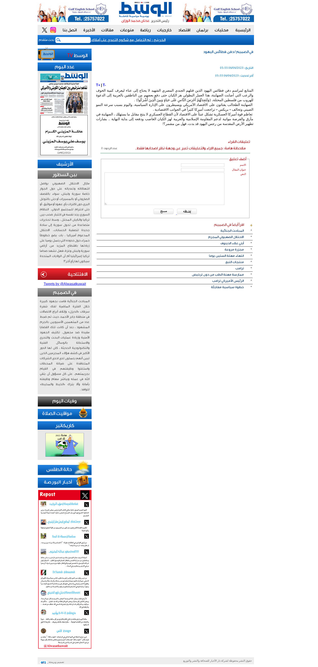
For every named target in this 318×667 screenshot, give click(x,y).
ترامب (239, 268)
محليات (221, 30)
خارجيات (164, 30)
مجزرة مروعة (234, 249)
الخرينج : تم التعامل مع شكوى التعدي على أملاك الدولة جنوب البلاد (119, 40)
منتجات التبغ (234, 262)
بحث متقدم (46, 40)
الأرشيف (64, 164)
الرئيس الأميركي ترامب (228, 281)
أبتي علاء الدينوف (232, 243)
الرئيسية (243, 30)
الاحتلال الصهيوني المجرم (226, 237)
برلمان (202, 30)
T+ (98, 85)
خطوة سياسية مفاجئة (227, 287)
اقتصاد (184, 30)
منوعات (127, 30)
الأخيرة (89, 30)
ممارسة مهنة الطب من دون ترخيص (218, 274)
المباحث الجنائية (232, 231)
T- (104, 85)
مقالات (107, 30)
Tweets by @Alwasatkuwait (65, 284)
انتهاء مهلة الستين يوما (226, 256)
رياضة (145, 30)
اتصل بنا (70, 30)
